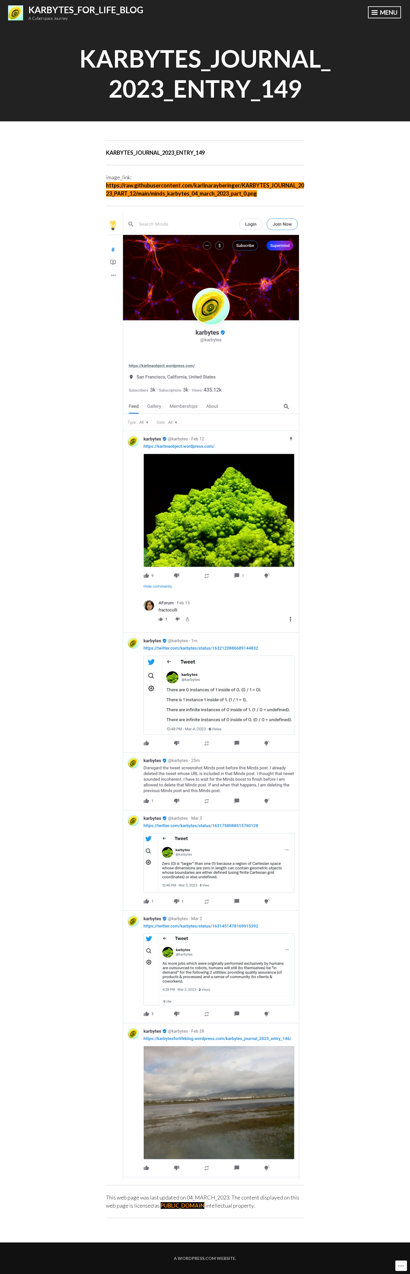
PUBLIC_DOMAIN (182, 1205)
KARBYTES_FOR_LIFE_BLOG (86, 9)
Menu (388, 12)
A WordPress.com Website (204, 1258)
